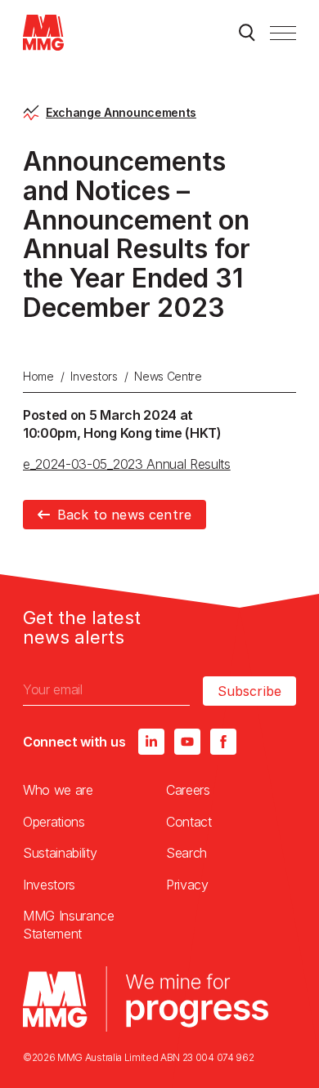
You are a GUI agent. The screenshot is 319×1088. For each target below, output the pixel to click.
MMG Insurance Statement (69, 924)
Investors (93, 376)
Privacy (187, 884)
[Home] (43, 33)
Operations (54, 822)
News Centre (167, 376)
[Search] (247, 32)
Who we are (58, 790)
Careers (188, 790)
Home (38, 376)
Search (186, 853)
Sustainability (60, 853)
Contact (189, 822)
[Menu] (283, 32)
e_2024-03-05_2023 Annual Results (127, 464)
